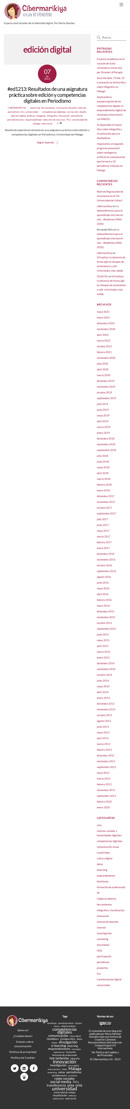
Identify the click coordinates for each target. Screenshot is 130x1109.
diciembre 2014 (105, 663)
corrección (72, 111)
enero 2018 (103, 490)
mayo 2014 (103, 686)
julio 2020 (102, 363)
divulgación (68, 1042)
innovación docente (66, 107)
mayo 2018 (103, 467)
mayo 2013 (103, 732)
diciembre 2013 (105, 703)
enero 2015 (103, 657)
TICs (68, 119)
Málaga (74, 1068)
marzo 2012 (103, 778)
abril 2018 (103, 473)
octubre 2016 (104, 565)
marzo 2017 (103, 536)
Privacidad (106, 1055)
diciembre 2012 (105, 755)
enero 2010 (103, 807)
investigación (104, 933)
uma (70, 1085)
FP (98, 892)
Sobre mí (22, 1030)
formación (71, 1052)
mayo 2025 (103, 311)
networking (52, 1072)
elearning (35, 107)
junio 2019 (103, 409)
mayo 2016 (103, 588)
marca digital (73, 1065)
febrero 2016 (104, 599)
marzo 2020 (103, 375)
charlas (57, 1026)
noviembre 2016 (106, 559)
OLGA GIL (102, 276)
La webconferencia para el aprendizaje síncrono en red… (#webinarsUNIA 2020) (110, 215)
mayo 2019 (103, 415)
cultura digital (104, 858)
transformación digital (109, 979)
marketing (102, 939)
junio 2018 (103, 461)
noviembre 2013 (106, 709)
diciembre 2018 (105, 438)
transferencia (56, 1085)
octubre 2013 (104, 715)
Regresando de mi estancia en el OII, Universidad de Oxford (110, 196)
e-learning (58, 1045)
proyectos (102, 967)
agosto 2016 (104, 576)
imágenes (41, 115)
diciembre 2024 (105, 323)
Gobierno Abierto (106, 898)
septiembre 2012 (106, 766)
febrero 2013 (104, 749)
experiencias (59, 1052)
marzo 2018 (103, 478)
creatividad (103, 852)
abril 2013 (103, 738)
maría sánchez (54, 1069)
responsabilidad (33, 119)
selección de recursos (54, 119)
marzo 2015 (103, 651)
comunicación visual (108, 846)
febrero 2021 (104, 352)
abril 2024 (103, 334)
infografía (52, 115)
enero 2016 (103, 605)
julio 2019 (102, 403)
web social (46, 123)
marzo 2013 (103, 743)
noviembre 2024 (106, 329)
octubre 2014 (104, 674)
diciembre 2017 (105, 496)
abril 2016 (103, 594)
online (61, 1072)
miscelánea (103, 944)
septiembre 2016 (106, 571)
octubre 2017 (104, 507)
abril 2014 (103, 692)
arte (99, 825)
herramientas (48, 107)
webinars (72, 1095)
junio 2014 (103, 680)
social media (60, 1081)
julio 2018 (102, 455)
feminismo (102, 881)
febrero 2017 (104, 542)
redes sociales (64, 1078)
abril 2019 (103, 421)
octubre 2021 (104, 346)
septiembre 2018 (106, 450)
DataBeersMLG (67, 1039)
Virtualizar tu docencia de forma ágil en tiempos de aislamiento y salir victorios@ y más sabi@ (111, 285)
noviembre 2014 (106, 669)
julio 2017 (102, 519)
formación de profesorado (111, 887)
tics (23, 111)
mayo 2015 (103, 640)
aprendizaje (52, 1023)
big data (78, 1023)
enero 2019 (103, 432)
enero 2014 (103, 697)
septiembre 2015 (106, 628)
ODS (99, 950)
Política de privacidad (23, 1051)
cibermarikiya (17, 107)
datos (100, 864)
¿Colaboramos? (22, 1035)
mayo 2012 (103, 772)
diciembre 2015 (105, 611)
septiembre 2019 (106, 398)
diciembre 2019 (105, 380)
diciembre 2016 (105, 553)
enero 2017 (103, 547)
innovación (64, 115)
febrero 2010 (104, 801)
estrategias (76, 1049)
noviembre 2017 (106, 501)
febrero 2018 (104, 484)
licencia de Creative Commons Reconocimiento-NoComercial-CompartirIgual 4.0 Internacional (105, 1042)
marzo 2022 (103, 340)
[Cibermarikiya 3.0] (36, 17)
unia (78, 1085)
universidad (32, 111)
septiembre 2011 (106, 795)
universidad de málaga (64, 1092)
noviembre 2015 (106, 617)
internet (82, 107)
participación (104, 956)
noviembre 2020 (106, 357)
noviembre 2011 (106, 790)
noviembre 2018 (106, 444)
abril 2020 (103, 369)
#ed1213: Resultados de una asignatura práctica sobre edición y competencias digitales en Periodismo (47, 95)
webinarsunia (58, 1098)
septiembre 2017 (106, 513)
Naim (100, 191)
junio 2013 (103, 726)
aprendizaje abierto (66, 1023)
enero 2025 (103, 317)
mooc (64, 1069)
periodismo (14, 111)
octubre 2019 (104, 392)
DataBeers (53, 1038)
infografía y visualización (110, 910)
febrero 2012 (104, 784)
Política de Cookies (23, 1057)
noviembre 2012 (106, 761)
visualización (60, 1095)
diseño (82, 111)
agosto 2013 (104, 720)
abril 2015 (103, 645)
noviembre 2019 (106, 386)
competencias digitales (54, 111)
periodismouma (15, 119)
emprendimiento (106, 875)
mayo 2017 (103, 530)
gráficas (31, 115)
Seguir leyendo (45, 142)
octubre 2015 (104, 622)
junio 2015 (103, 634)
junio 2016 (103, 582)
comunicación (58, 1035)
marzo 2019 (103, 426)
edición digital (18, 115)
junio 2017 (103, 524)
